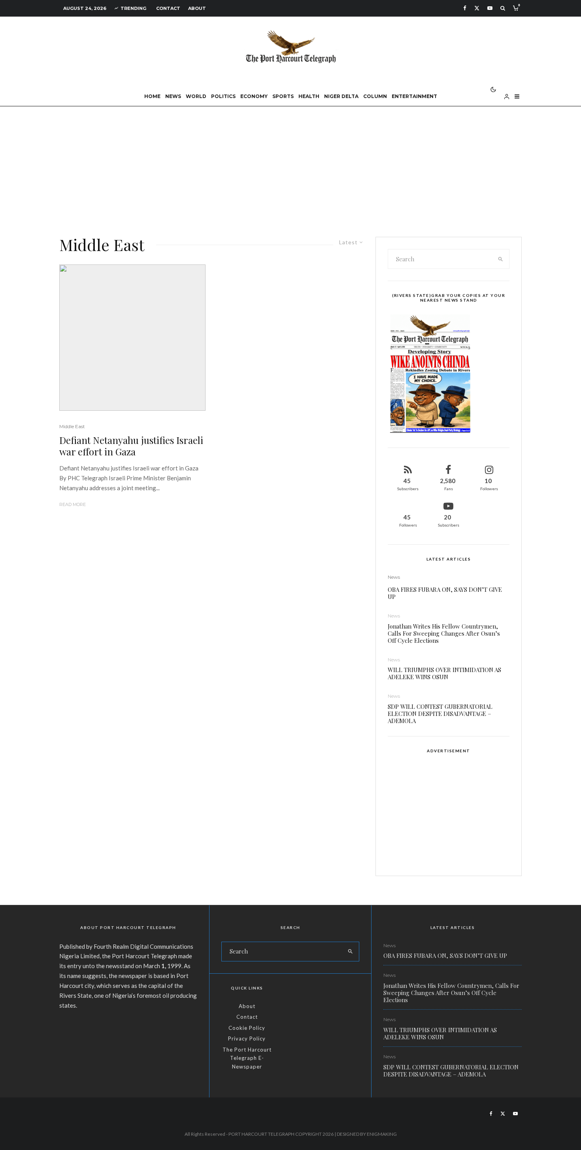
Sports (283, 96)
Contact (168, 8)
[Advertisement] (290, 165)
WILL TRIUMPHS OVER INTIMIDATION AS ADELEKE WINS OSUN (444, 673)
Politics (223, 96)
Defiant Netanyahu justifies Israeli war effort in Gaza (131, 445)
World (196, 96)
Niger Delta (341, 96)
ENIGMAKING (382, 1134)
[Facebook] (464, 8)
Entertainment (414, 96)
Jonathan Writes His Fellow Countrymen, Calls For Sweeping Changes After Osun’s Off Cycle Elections (444, 633)
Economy (254, 96)
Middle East (72, 426)
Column (375, 96)
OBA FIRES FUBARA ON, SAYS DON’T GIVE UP (445, 593)
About (197, 8)
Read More (72, 504)
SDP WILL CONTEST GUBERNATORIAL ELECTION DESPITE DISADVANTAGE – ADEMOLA (440, 713)
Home (152, 96)
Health (308, 96)
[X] (476, 8)
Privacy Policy (247, 1038)
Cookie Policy (246, 1028)
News (173, 96)
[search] (500, 258)
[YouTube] (489, 8)
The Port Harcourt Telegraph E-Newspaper (247, 1058)
